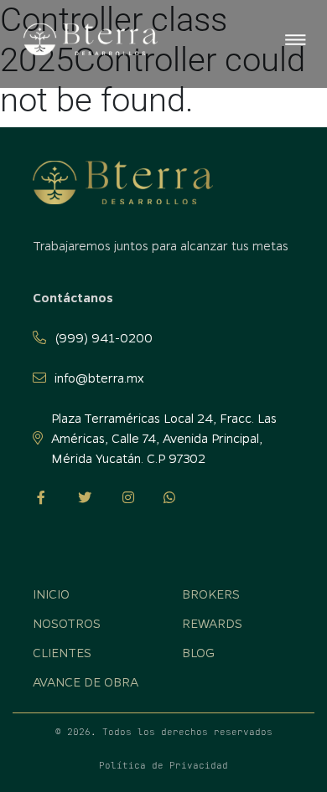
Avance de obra (85, 681)
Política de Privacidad (163, 765)
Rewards (212, 623)
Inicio (31, 123)
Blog (198, 652)
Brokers (211, 593)
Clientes (62, 652)
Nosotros (67, 623)
